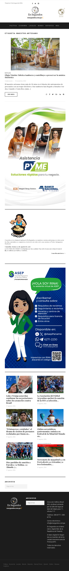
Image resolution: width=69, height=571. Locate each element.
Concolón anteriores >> (58, 253)
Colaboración (9, 81)
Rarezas (57, 564)
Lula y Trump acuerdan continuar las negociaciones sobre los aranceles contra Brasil (19, 399)
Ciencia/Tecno (38, 564)
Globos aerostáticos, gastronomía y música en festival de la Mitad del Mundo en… (51, 433)
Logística (6, 566)
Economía (23, 25)
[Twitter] (35, 3)
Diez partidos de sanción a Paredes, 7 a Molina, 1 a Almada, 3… (18, 464)
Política (13, 25)
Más (57, 25)
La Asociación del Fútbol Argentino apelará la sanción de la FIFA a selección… (50, 398)
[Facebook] (32, 3)
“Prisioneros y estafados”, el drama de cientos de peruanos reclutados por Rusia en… (20, 431)
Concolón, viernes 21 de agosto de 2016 (17, 247)
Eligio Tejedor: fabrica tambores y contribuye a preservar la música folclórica (35, 76)
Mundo (41, 25)
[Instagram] (38, 3)
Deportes (49, 25)
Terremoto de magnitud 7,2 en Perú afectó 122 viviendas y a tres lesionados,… (51, 462)
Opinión (46, 564)
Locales (32, 25)
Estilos (8, 73)
